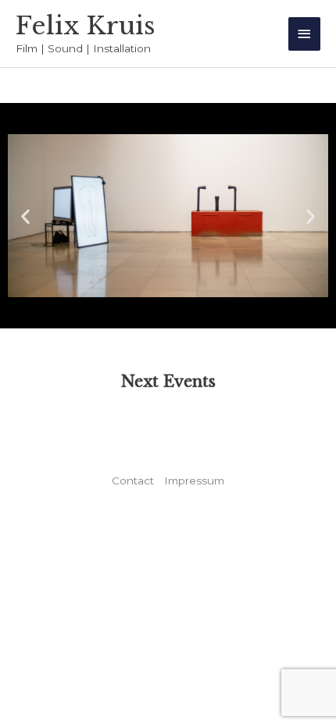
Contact (133, 480)
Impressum (194, 480)
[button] (25, 215)
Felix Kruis (85, 25)
